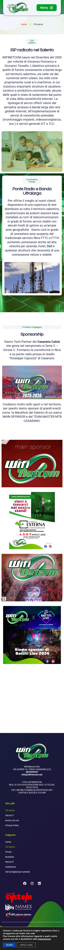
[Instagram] (32, 883)
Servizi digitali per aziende (17, 872)
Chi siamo (10, 810)
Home (8, 842)
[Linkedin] (39, 883)
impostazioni (44, 939)
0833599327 (32, 772)
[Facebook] (24, 883)
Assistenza (10, 867)
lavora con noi (12, 820)
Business (9, 857)
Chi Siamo (10, 847)
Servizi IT (9, 815)
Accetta (9, 945)
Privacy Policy (12, 825)
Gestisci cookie (26, 945)
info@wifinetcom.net (32, 774)
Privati (8, 852)
